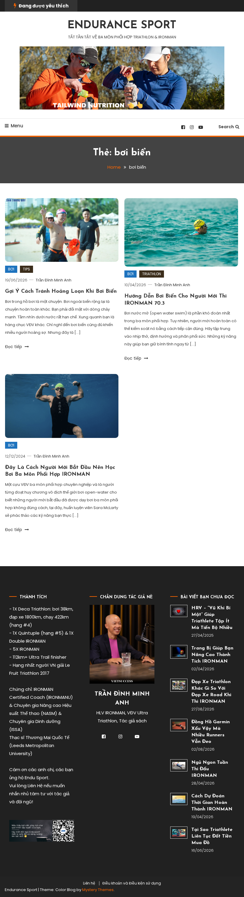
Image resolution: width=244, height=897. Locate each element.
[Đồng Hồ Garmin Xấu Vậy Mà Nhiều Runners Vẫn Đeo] (179, 725)
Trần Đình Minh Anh (53, 280)
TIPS (26, 269)
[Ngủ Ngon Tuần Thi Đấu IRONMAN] (179, 765)
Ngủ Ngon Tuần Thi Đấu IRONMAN (209, 769)
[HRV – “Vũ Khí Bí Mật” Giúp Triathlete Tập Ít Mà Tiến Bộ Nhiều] (179, 611)
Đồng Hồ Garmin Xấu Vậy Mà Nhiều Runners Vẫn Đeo (210, 732)
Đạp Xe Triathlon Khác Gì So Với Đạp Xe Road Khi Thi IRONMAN (211, 692)
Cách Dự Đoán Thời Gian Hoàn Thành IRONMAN (211, 803)
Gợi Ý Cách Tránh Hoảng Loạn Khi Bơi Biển (61, 291)
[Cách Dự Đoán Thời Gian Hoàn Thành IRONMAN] (179, 799)
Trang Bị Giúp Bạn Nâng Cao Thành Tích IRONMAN (212, 655)
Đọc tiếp (14, 347)
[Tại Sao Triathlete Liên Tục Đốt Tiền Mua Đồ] (179, 832)
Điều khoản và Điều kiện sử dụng (131, 883)
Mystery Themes (98, 890)
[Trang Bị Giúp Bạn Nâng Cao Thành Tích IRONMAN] (179, 652)
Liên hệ (89, 883)
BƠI (11, 269)
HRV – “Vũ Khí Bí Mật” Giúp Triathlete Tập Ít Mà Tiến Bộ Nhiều (211, 618)
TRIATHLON (151, 273)
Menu (17, 126)
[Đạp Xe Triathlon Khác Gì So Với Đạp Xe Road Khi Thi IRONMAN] (179, 685)
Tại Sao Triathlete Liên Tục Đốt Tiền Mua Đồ (211, 836)
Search (226, 127)
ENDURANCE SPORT (122, 25)
